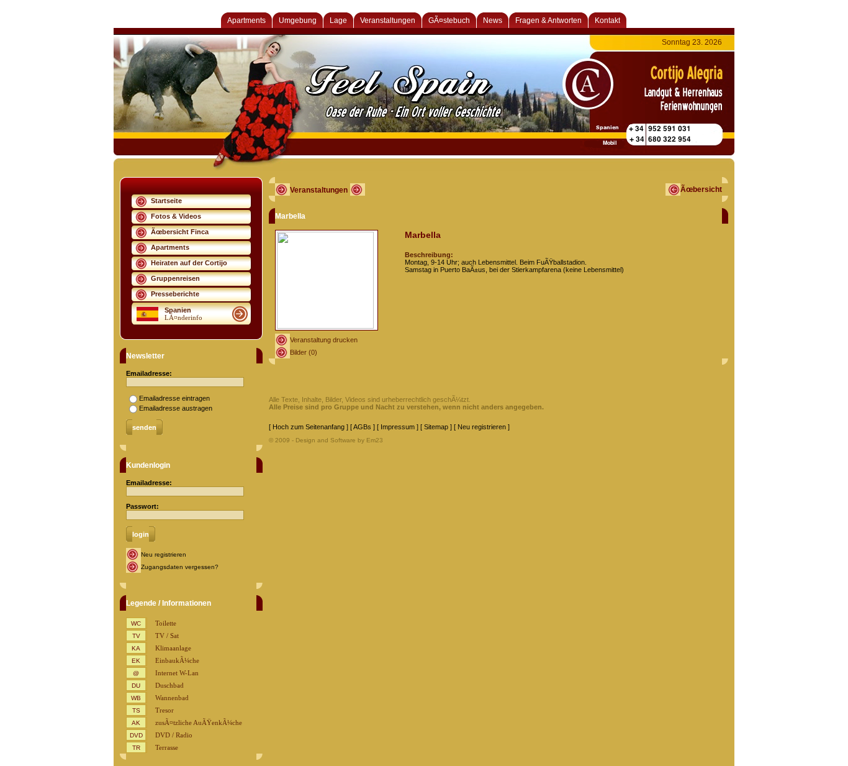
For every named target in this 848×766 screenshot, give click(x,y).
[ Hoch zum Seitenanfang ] (308, 427)
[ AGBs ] (362, 427)
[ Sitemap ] (436, 427)
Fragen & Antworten (548, 20)
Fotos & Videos (176, 216)
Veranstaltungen (387, 20)
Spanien (178, 310)
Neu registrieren (163, 554)
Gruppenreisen (175, 278)
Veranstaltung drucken (324, 340)
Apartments (246, 20)
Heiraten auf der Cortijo (189, 263)
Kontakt (607, 20)
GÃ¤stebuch (449, 20)
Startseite (166, 200)
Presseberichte (175, 294)
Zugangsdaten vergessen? (180, 566)
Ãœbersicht (701, 189)
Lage (338, 20)
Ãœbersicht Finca (180, 231)
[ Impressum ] (397, 427)
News (492, 20)
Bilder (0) (303, 352)
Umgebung (298, 20)
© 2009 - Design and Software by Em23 (326, 440)
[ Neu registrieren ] (482, 427)
